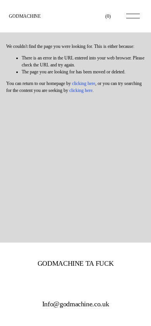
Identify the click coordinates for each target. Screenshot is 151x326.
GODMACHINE (25, 16)
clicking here (83, 83)
